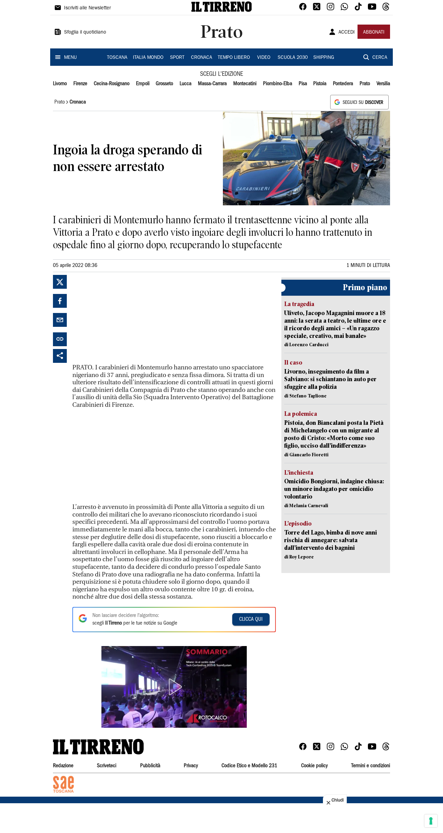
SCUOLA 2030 (293, 57)
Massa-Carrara (212, 83)
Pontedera (343, 83)
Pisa (303, 83)
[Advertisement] (124, 318)
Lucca (185, 83)
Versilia (383, 83)
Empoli (143, 83)
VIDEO (263, 57)
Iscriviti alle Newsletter (87, 8)
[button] (174, 686)
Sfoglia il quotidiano (85, 32)
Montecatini (244, 83)
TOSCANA (117, 57)
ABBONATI (374, 32)
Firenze (80, 83)
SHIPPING (323, 57)
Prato (365, 83)
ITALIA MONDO (148, 57)
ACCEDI (346, 32)
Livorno (60, 83)
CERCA (379, 57)
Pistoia (319, 83)
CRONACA (201, 57)
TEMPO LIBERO (234, 57)
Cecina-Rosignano (111, 83)
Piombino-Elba (277, 83)
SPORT (177, 57)
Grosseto (164, 83)
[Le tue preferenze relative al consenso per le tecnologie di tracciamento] (430, 820)
